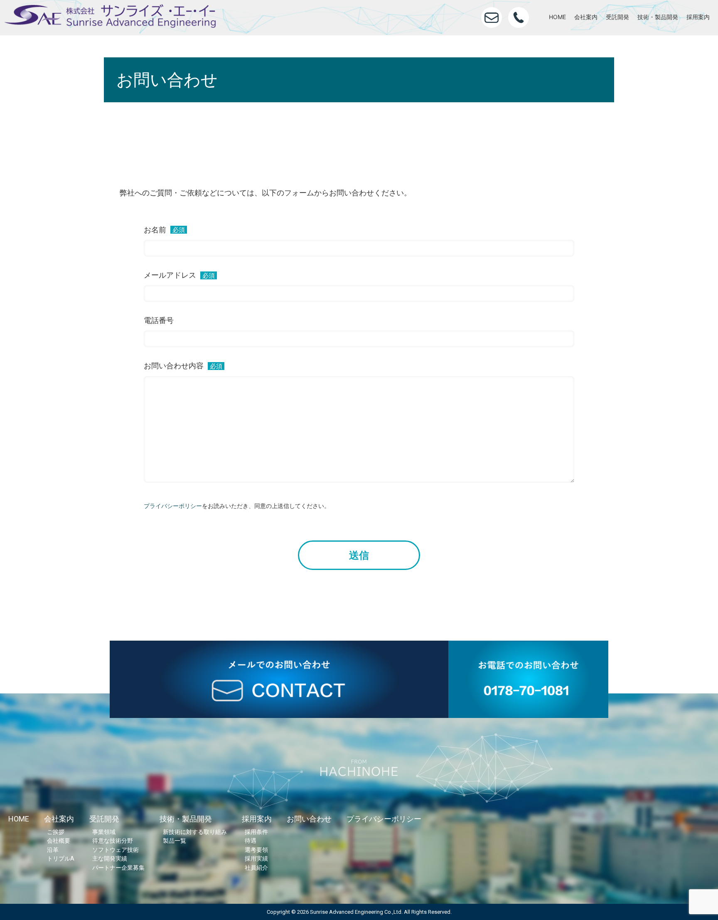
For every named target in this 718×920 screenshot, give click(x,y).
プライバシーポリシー (173, 505)
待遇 (250, 840)
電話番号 (159, 320)
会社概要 (58, 840)
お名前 (164, 230)
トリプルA (60, 858)
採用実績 (256, 858)
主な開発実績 (109, 858)
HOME (557, 16)
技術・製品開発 (657, 16)
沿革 (53, 849)
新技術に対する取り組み (195, 832)
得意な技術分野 (112, 840)
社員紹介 (256, 867)
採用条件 (256, 832)
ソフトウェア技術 (115, 849)
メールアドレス (179, 275)
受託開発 (617, 16)
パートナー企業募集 (118, 867)
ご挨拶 (55, 832)
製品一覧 (174, 840)
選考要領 (256, 849)
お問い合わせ (309, 818)
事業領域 (104, 832)
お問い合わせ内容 (183, 366)
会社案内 (586, 16)
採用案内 (698, 16)
